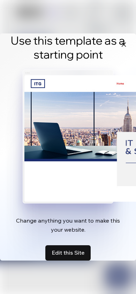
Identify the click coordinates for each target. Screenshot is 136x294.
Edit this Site (68, 252)
